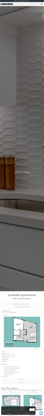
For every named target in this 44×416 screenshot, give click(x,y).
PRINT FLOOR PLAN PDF (22, 299)
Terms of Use (9, 413)
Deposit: (3, 358)
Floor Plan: (4, 361)
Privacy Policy (26, 413)
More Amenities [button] (5, 376)
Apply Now (21, 382)
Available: (4, 356)
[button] (22, 1)
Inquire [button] (21, 379)
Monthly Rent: (4, 353)
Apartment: (4, 359)
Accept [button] (32, 409)
